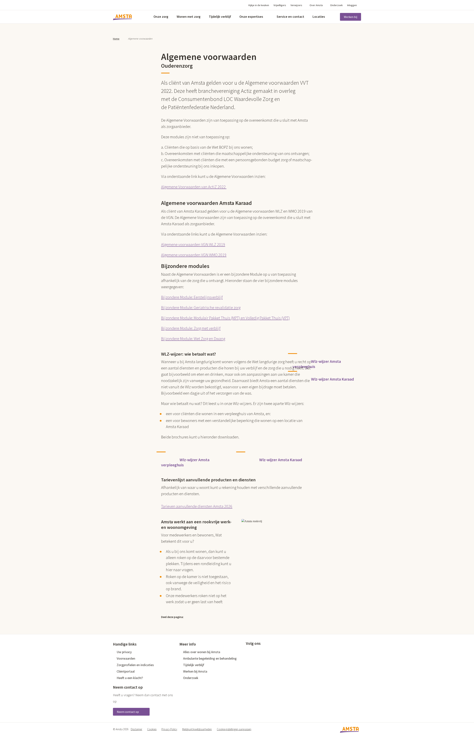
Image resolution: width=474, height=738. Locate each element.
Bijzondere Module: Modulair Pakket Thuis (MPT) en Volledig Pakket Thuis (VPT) (225, 317)
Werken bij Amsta (195, 671)
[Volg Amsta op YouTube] (266, 651)
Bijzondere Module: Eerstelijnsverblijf (192, 297)
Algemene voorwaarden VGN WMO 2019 (193, 254)
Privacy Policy (169, 729)
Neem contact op (128, 712)
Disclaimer (136, 729)
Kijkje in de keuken (258, 5)
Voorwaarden (126, 658)
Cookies (151, 729)
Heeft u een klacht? (130, 678)
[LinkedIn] (206, 617)
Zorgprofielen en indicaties (135, 665)
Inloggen (352, 5)
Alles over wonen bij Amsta (201, 652)
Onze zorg (160, 16)
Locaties (319, 16)
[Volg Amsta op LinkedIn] (260, 651)
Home (116, 38)
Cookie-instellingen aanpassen (234, 729)
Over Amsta (316, 5)
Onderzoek (336, 5)
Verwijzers (296, 5)
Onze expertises (251, 16)
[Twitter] (191, 617)
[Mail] (214, 617)
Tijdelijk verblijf (220, 16)
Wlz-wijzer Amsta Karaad (332, 379)
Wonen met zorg (189, 16)
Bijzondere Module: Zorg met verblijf (191, 328)
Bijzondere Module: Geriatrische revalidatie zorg (201, 307)
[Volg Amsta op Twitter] (254, 651)
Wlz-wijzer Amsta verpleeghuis (317, 364)
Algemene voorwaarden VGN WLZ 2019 (193, 244)
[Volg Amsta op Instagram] (272, 651)
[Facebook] (199, 617)
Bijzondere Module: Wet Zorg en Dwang (193, 338)
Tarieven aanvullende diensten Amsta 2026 (196, 506)
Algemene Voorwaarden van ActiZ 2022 (193, 186)
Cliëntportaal (126, 671)
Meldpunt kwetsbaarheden (197, 729)
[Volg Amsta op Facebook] (248, 651)
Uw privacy (124, 652)
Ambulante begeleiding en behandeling (210, 658)
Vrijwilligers (279, 5)
